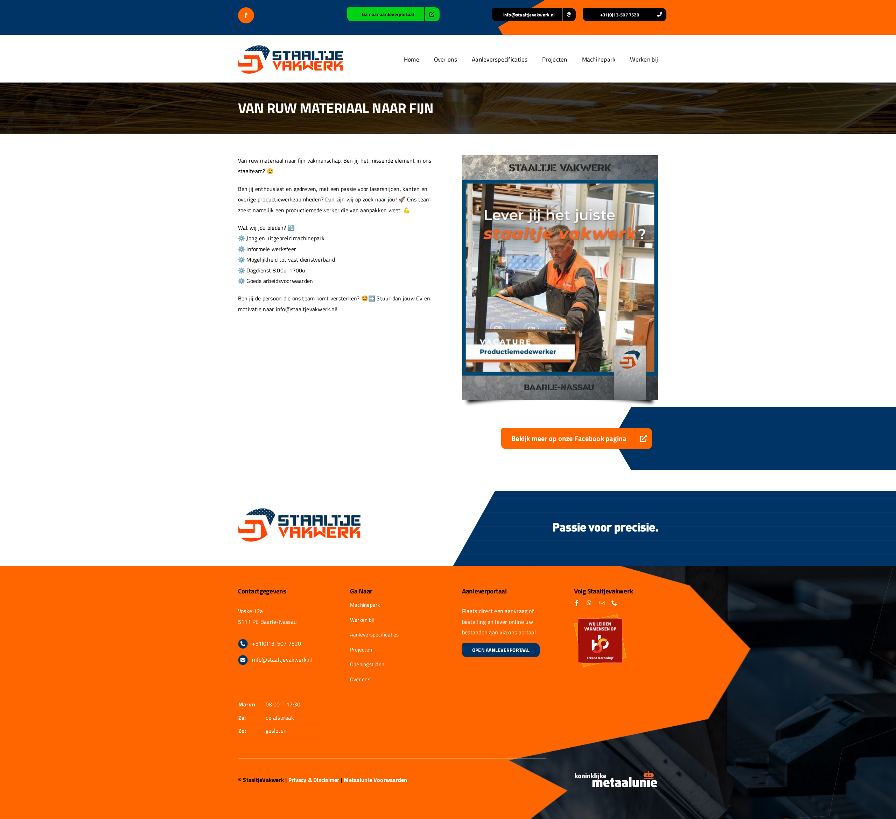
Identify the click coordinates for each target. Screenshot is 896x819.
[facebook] (246, 15)
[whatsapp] (589, 603)
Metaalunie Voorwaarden (375, 780)
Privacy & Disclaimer (314, 780)
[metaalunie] (616, 773)
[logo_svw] (290, 48)
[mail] (601, 603)
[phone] (614, 603)
